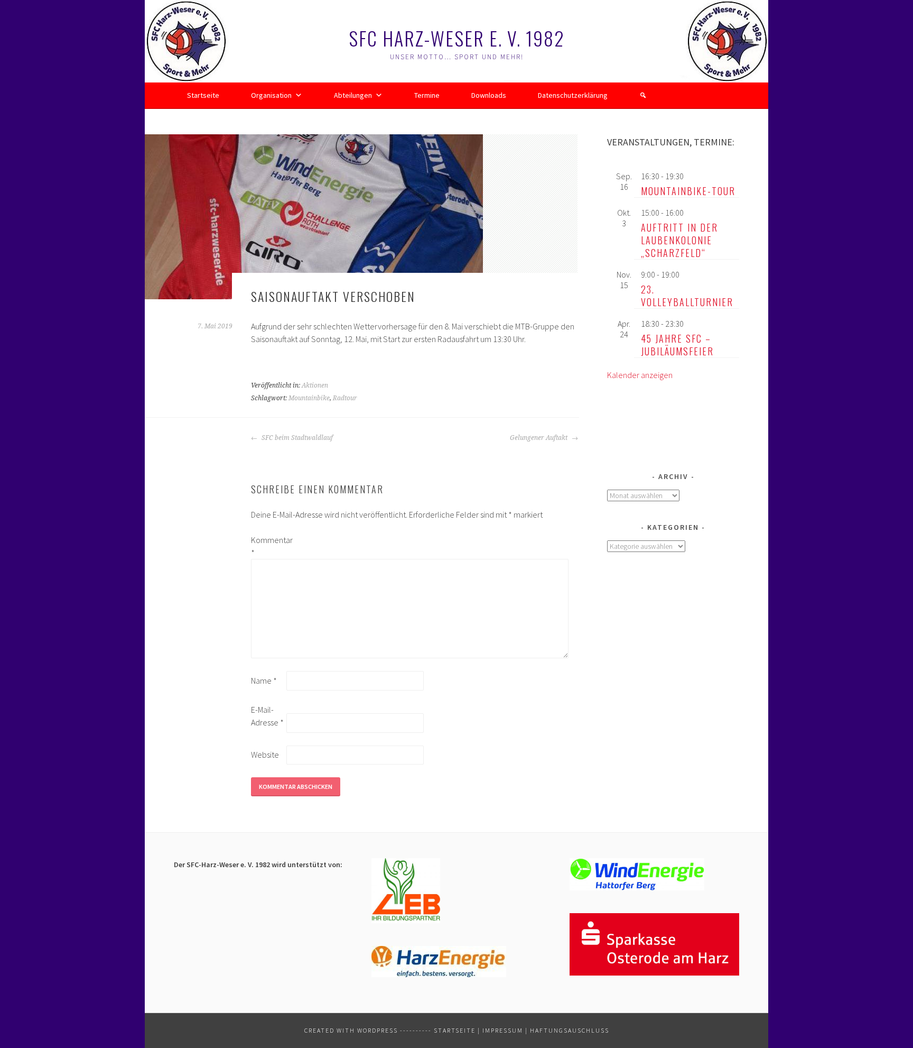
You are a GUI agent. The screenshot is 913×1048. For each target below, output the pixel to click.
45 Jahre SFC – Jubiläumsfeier (677, 345)
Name (264, 680)
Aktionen (315, 385)
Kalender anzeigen (640, 375)
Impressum (502, 1030)
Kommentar (268, 546)
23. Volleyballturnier (687, 295)
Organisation (271, 95)
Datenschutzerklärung (573, 95)
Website (265, 754)
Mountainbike (309, 398)
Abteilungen (353, 95)
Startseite (203, 95)
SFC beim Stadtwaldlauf (296, 438)
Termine (427, 95)
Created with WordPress (351, 1030)
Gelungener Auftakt (539, 438)
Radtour (345, 398)
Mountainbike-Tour (688, 191)
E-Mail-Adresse (267, 716)
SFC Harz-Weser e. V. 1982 (457, 38)
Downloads (488, 95)
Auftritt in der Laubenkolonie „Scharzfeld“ (679, 240)
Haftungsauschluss (569, 1030)
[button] (643, 95)
